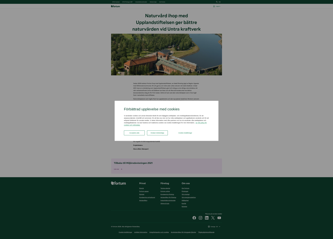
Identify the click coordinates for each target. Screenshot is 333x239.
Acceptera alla (134, 133)
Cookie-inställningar (185, 133)
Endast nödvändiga (157, 133)
